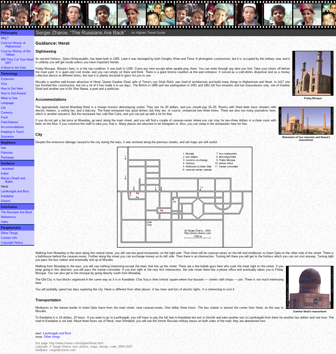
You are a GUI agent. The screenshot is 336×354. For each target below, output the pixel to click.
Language (7, 103)
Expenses (7, 79)
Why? (4, 38)
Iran (3, 148)
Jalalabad (7, 168)
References (8, 217)
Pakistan (7, 152)
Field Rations (9, 122)
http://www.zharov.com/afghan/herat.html (76, 343)
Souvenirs (7, 136)
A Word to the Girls (13, 67)
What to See (9, 98)
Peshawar (7, 157)
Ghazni (5, 201)
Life (3, 107)
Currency (7, 112)
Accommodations (12, 127)
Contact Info (9, 238)
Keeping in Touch (12, 131)
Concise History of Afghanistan (13, 44)
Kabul (4, 173)
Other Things (9, 233)
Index (4, 221)
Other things (52, 336)
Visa (4, 83)
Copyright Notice (12, 242)
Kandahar (7, 196)
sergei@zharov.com (62, 350)
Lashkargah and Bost (15, 191)
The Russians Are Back (16, 212)
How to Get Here (12, 88)
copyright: (41, 346)
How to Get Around (13, 93)
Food (4, 117)
